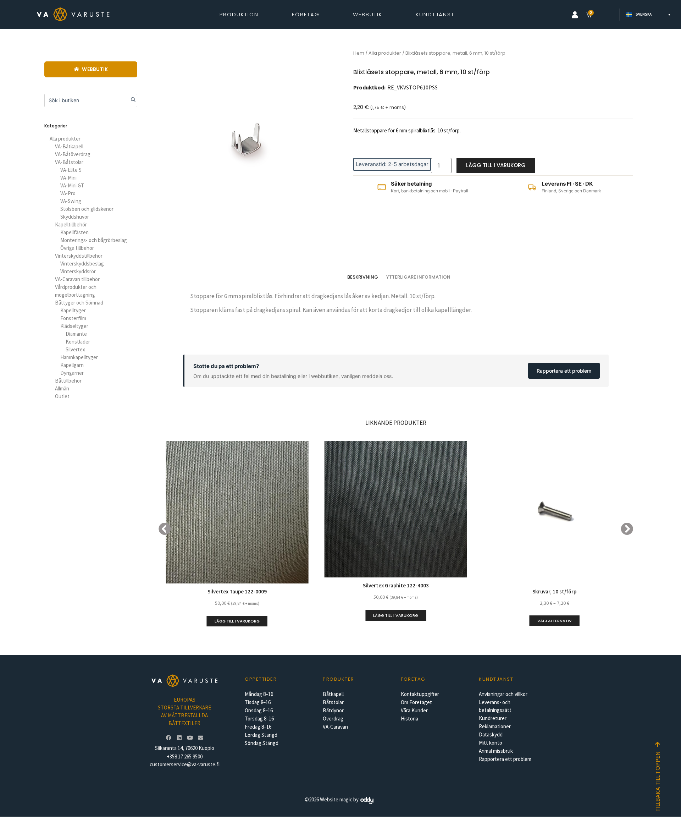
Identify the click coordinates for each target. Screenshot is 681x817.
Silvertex (75, 349)
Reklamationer (495, 726)
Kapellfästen (74, 232)
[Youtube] (190, 737)
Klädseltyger (74, 326)
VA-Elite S (71, 169)
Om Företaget (416, 702)
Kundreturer (492, 718)
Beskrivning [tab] (362, 277)
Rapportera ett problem (564, 371)
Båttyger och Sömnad (79, 302)
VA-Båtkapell (69, 146)
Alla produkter (65, 138)
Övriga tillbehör (77, 248)
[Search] (130, 100)
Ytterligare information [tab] (418, 277)
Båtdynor (333, 710)
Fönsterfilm (73, 318)
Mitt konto (490, 742)
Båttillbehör (68, 380)
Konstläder (78, 341)
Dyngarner (72, 372)
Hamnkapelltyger (79, 357)
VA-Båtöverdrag (72, 154)
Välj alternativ (554, 621)
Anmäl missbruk (496, 750)
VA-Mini (68, 177)
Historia (409, 718)
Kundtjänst (435, 14)
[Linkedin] (179, 737)
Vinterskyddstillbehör (79, 255)
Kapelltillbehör (71, 224)
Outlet (62, 396)
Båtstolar (333, 702)
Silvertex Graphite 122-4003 (396, 585)
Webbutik (367, 14)
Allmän (62, 388)
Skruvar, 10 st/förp (554, 591)
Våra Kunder (414, 710)
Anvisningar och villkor (503, 694)
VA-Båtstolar (69, 162)
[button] (575, 15)
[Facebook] (168, 737)
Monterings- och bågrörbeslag (93, 240)
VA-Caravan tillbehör (77, 279)
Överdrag (333, 718)
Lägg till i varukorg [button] (237, 621)
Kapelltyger (73, 310)
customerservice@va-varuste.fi (185, 764)
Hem (358, 53)
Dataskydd (491, 734)
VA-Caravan (335, 726)
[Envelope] (200, 737)
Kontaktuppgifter (420, 694)
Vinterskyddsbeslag (82, 263)
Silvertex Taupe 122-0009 (237, 591)
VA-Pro (68, 193)
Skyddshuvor (74, 216)
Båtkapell (333, 694)
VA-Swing (70, 201)
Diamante (76, 333)
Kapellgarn (72, 365)
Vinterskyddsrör (78, 271)
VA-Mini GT (72, 185)
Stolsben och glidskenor (87, 208)
